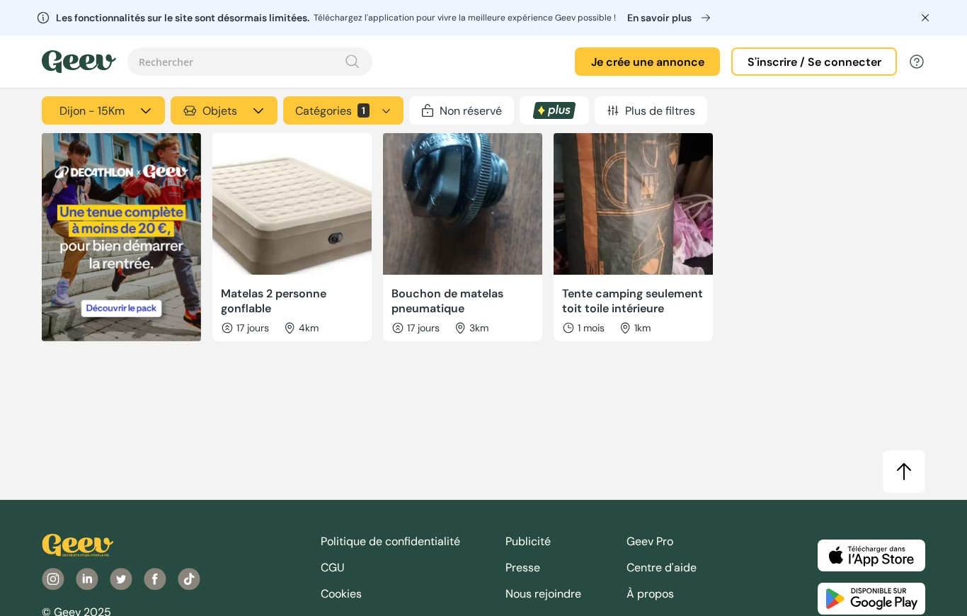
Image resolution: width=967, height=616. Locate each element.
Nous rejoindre (543, 593)
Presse (522, 567)
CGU (333, 567)
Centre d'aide (661, 567)
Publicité (528, 541)
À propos (650, 593)
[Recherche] (352, 61)
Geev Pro (649, 541)
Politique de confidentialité (390, 541)
